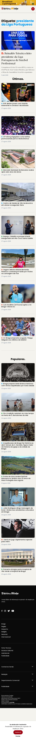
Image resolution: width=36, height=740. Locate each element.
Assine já (18, 732)
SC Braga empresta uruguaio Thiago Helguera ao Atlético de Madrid (17, 319)
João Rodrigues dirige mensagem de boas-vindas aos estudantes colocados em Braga (17, 490)
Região (3, 627)
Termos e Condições (6, 697)
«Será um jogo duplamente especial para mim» (16, 521)
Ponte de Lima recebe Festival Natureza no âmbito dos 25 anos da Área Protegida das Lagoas (16, 459)
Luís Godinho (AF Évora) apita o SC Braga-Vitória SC (16, 286)
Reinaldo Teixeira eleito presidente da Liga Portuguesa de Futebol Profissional (14, 33)
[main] (18, 298)
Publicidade (5, 656)
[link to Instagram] (5, 611)
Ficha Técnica (6, 648)
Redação (4, 674)
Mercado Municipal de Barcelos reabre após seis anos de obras (17, 151)
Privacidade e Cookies (7, 695)
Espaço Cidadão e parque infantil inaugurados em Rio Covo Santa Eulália (15, 218)
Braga (3, 624)
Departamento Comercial (10, 680)
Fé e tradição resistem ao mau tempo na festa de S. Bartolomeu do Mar (18, 395)
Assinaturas (5, 653)
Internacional (6, 637)
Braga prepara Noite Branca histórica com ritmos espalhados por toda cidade (16, 365)
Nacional (4, 634)
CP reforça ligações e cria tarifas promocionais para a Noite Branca (13, 118)
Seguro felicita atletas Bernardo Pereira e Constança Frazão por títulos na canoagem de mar (17, 252)
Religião (4, 632)
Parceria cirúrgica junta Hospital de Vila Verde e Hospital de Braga (17, 551)
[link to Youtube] (13, 611)
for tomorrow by (7, 702)
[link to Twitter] (9, 611)
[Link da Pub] (18, 2)
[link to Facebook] (1, 611)
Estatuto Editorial (7, 651)
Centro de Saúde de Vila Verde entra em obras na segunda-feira (18, 185)
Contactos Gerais (7, 667)
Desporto (4, 629)
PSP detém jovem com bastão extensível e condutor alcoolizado (16, 85)
